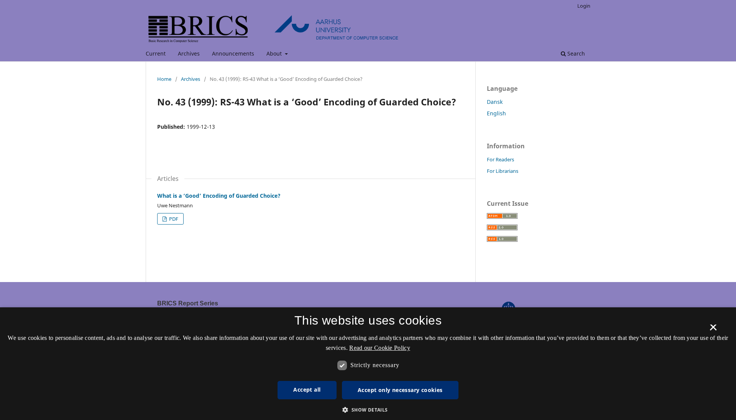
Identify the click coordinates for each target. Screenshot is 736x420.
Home (164, 78)
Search (575, 53)
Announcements (233, 53)
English (496, 113)
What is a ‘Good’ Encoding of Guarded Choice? (219, 195)
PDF (173, 218)
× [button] (713, 330)
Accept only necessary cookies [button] (400, 390)
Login (583, 5)
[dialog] (368, 363)
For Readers (500, 159)
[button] (368, 410)
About (274, 53)
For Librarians (502, 170)
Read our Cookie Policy (379, 348)
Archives (189, 53)
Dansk (495, 101)
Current (156, 53)
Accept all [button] (306, 389)
